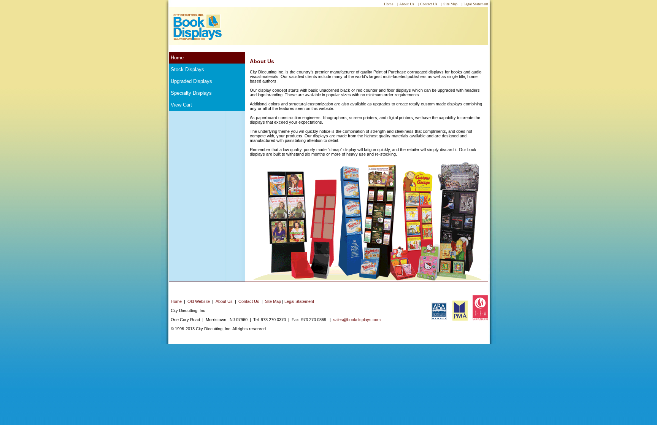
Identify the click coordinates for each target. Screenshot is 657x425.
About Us (224, 301)
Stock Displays (187, 69)
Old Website (198, 301)
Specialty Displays (191, 93)
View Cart (181, 105)
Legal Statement (299, 301)
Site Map (273, 301)
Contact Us (248, 301)
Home (177, 57)
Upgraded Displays (191, 81)
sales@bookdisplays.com (357, 319)
